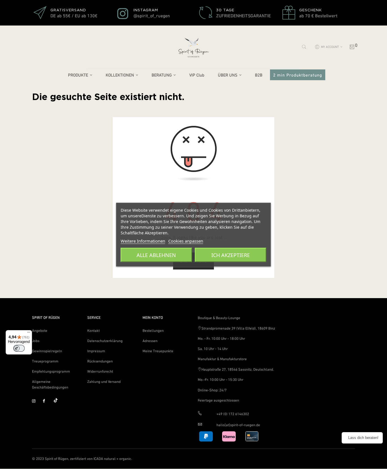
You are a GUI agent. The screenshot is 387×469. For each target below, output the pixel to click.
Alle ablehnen (156, 254)
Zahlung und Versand (104, 381)
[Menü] (28, 333)
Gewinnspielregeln (47, 351)
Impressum (96, 351)
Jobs (35, 341)
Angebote (39, 330)
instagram (36, 401)
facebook (47, 401)
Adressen (150, 341)
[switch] (19, 348)
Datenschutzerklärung (105, 341)
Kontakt (93, 330)
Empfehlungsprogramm (51, 371)
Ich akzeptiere (230, 254)
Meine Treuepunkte (158, 351)
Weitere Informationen (143, 240)
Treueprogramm (45, 361)
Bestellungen (153, 330)
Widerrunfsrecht (100, 371)
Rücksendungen (100, 361)
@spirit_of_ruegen (151, 15)
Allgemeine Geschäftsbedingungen (50, 384)
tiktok (58, 401)
